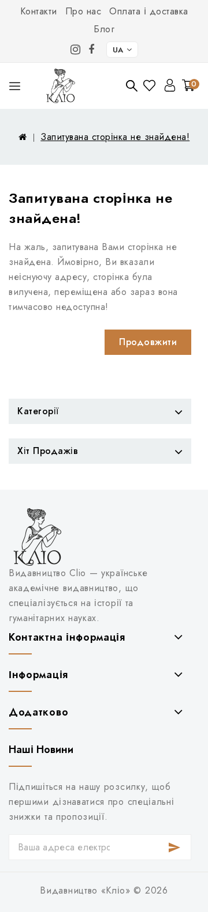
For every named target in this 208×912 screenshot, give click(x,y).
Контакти (38, 11)
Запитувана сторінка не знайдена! (115, 136)
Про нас (83, 11)
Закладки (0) (150, 85)
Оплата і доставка (148, 11)
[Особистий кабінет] (170, 85)
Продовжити (148, 342)
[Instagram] (75, 49)
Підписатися (174, 847)
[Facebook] (91, 49)
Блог (104, 29)
